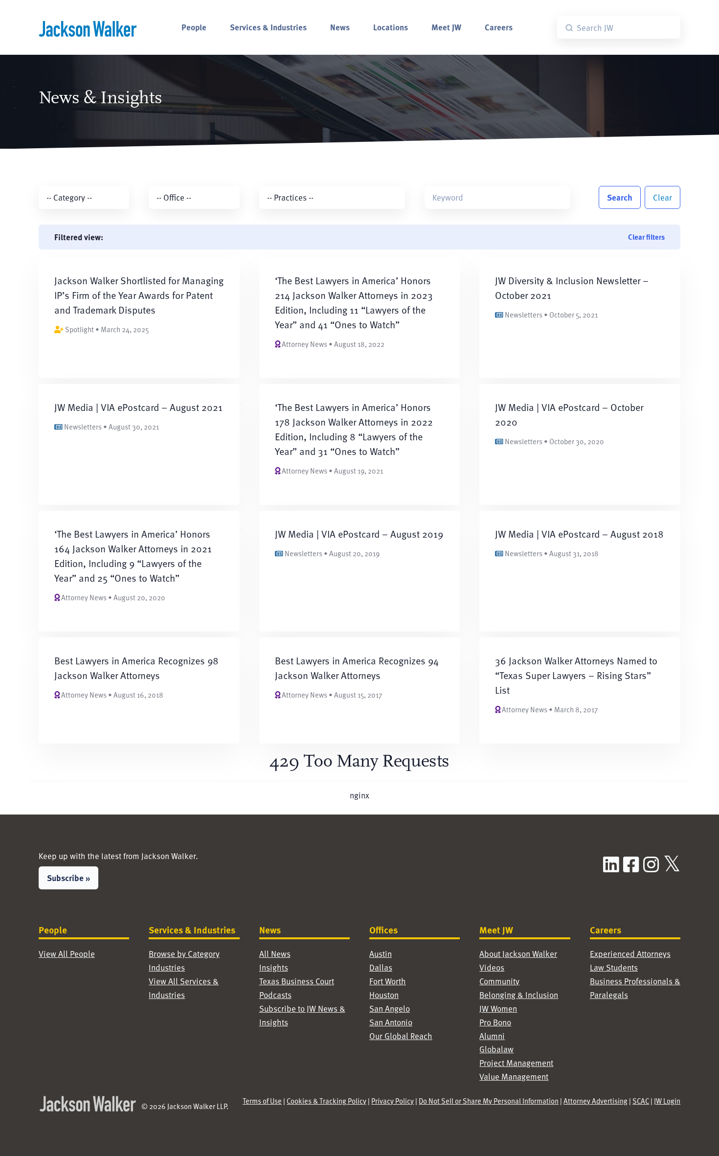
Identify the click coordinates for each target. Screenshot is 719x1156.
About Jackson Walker (518, 954)
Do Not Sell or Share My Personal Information (489, 1100)
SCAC (640, 1100)
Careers (499, 27)
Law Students (614, 967)
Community (499, 981)
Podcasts (275, 995)
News (340, 27)
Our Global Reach (400, 1036)
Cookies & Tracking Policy (326, 1100)
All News (275, 954)
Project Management (516, 1063)
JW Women (498, 1008)
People (193, 27)
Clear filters (646, 236)
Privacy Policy (392, 1100)
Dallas (380, 967)
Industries (167, 967)
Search (619, 197)
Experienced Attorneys (630, 954)
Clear (662, 197)
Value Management (513, 1076)
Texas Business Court (296, 981)
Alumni (492, 1036)
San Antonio (390, 1022)
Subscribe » (68, 878)
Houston (384, 995)
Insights (273, 967)
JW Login (667, 1100)
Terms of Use (262, 1100)
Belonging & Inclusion (518, 995)
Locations (390, 27)
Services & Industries (268, 27)
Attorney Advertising (595, 1100)
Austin (380, 954)
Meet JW (446, 27)
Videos (491, 967)
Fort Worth (387, 981)
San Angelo (389, 1008)
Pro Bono (495, 1022)
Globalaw (496, 1049)
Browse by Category (184, 954)
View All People (67, 954)
